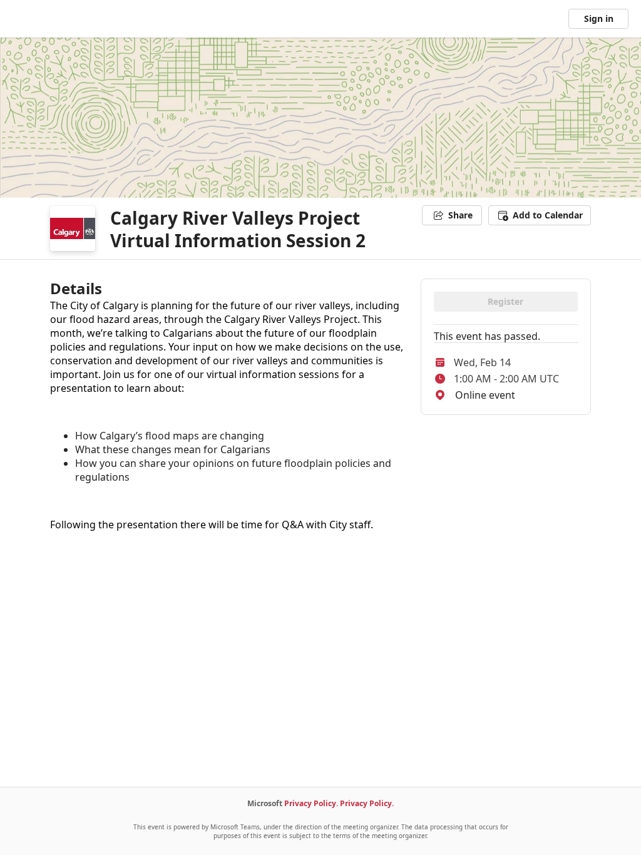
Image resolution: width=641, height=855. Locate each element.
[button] (539, 215)
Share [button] (460, 215)
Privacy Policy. (311, 803)
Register (505, 301)
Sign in (598, 18)
